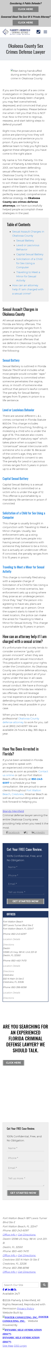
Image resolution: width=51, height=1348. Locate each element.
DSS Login (20, 1345)
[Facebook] (4, 1289)
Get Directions (27, 1234)
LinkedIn (39, 832)
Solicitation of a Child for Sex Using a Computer (29, 263)
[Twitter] (6, 1289)
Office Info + (10, 1234)
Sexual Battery (25, 240)
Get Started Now (25, 901)
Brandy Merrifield (13, 811)
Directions (8, 944)
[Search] (44, 1285)
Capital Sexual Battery (29, 254)
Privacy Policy (25, 1308)
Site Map (8, 1345)
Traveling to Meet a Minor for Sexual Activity (28, 276)
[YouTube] (12, 1289)
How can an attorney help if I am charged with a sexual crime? (28, 289)
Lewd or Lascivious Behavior (18, 410)
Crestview (18, 794)
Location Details (11, 939)
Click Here (25, 9)
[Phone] (38, 32)
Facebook (14, 832)
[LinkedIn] (9, 1289)
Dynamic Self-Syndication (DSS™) (21, 1339)
